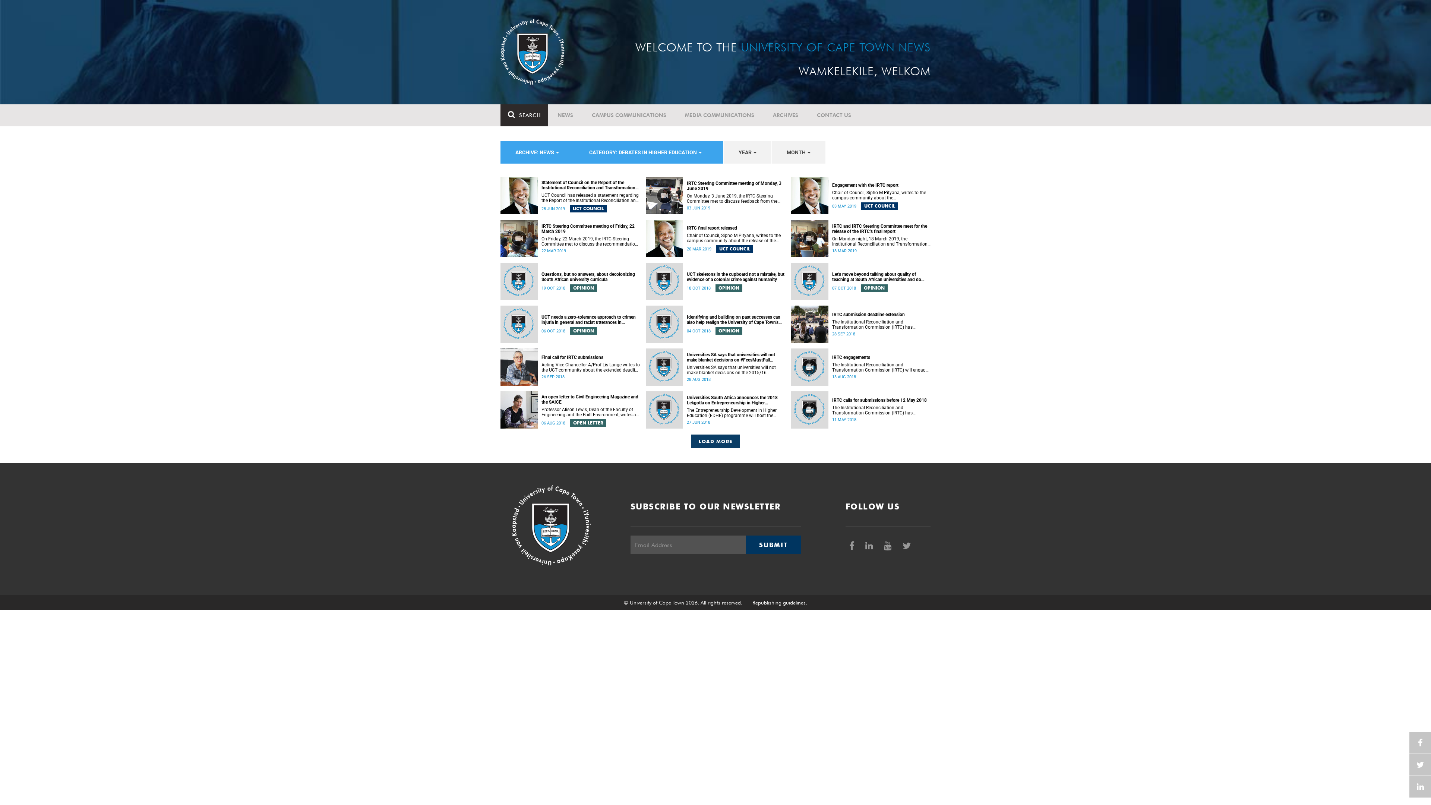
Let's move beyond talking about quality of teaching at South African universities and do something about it (876, 277)
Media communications (719, 115)
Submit (773, 545)
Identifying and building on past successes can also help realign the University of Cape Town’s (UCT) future (733, 320)
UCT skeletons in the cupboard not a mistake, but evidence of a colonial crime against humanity (735, 277)
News (565, 115)
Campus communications (629, 115)
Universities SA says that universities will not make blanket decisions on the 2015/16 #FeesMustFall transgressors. (731, 370)
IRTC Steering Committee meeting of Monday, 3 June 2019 (734, 186)
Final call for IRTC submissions (572, 357)
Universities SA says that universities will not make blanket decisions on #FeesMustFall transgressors (731, 357)
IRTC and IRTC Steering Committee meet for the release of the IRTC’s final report (879, 229)
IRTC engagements (851, 357)
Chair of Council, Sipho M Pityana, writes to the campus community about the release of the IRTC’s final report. (734, 238)
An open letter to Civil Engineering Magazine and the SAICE (589, 399)
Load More (716, 441)
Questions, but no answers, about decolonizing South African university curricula (588, 277)
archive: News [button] (535, 152)
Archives (785, 115)
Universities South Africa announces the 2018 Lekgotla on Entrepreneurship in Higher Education (732, 400)
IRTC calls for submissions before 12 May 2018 (879, 400)
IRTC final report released (712, 228)
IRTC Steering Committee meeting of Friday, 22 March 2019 (588, 229)
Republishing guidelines (779, 603)
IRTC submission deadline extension (868, 314)
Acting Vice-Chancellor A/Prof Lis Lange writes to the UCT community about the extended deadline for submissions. (590, 367)
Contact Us (834, 115)
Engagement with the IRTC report (865, 185)
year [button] (746, 152)
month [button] (797, 152)
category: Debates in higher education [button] (643, 152)
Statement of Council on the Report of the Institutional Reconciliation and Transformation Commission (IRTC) (588, 185)
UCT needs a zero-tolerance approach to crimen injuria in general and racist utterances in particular (588, 320)
